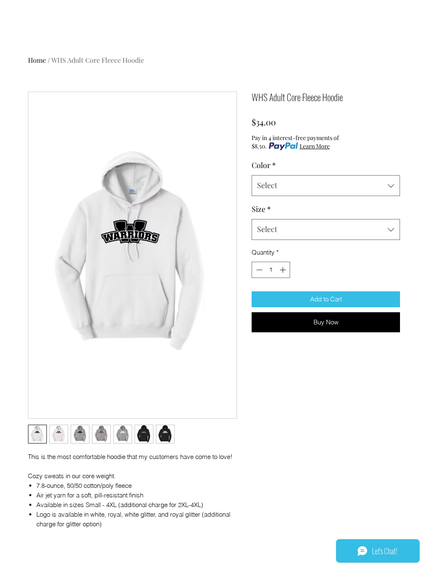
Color (264, 165)
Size (261, 209)
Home (37, 60)
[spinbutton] (271, 270)
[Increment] (283, 270)
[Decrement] (258, 270)
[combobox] (326, 185)
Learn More (315, 146)
